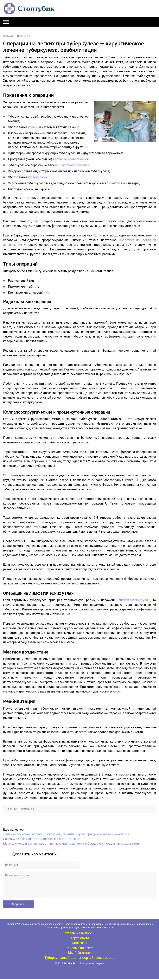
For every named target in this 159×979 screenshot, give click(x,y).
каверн (33, 127)
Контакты (79, 943)
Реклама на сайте (79, 948)
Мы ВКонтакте (79, 953)
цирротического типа (73, 165)
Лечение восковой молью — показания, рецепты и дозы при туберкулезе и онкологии (66, 834)
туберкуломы (38, 177)
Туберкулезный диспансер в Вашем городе (79, 958)
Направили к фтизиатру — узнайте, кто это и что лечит (41, 839)
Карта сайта (79, 938)
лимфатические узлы (134, 600)
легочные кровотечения (70, 159)
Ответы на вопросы (79, 933)
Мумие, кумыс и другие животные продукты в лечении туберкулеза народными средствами (71, 843)
